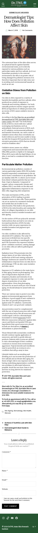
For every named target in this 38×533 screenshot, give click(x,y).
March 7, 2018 (13, 30)
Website (5, 489)
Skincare (8, 413)
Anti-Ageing (9, 411)
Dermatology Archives (19, 12)
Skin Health (27, 411)
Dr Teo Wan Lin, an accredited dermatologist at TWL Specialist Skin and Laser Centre (18, 119)
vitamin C (25, 326)
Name (5, 471)
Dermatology (18, 411)
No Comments (27, 30)
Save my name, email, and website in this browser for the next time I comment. (18, 499)
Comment (6, 452)
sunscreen (22, 318)
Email (4, 480)
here (8, 406)
